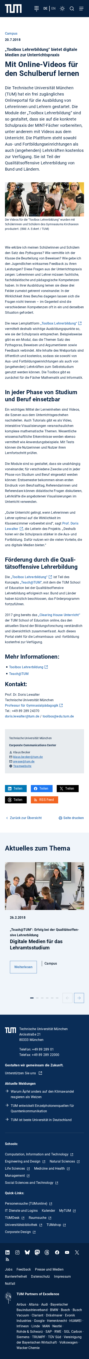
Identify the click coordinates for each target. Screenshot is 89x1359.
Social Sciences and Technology (29, 1183)
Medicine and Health (50, 1168)
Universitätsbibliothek (21, 1225)
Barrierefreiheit (16, 1276)
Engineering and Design (23, 1161)
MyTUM (65, 1211)
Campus (11, 33)
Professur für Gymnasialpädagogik (31, 705)
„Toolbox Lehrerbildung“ (58, 323)
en (53, 8)
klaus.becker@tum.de (28, 757)
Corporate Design (18, 1232)
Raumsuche (38, 1218)
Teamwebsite (22, 766)
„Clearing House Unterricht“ (59, 615)
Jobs (8, 1269)
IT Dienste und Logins (21, 1211)
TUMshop (54, 1225)
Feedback (24, 1269)
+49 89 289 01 (43, 1049)
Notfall (10, 1284)
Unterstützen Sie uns (21, 1073)
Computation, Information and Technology (37, 1154)
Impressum (62, 1276)
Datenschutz (40, 1276)
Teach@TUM (19, 674)
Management (15, 1176)
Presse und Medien (49, 1269)
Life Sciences (15, 1168)
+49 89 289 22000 (45, 1055)
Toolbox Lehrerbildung (26, 667)
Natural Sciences (63, 1161)
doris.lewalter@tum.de (22, 716)
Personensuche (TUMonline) (26, 1203)
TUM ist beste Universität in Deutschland (41, 1120)
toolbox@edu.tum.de (58, 716)
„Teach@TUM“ (31, 582)
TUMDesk (12, 1218)
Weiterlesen (23, 967)
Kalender (48, 1211)
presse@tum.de (24, 761)
